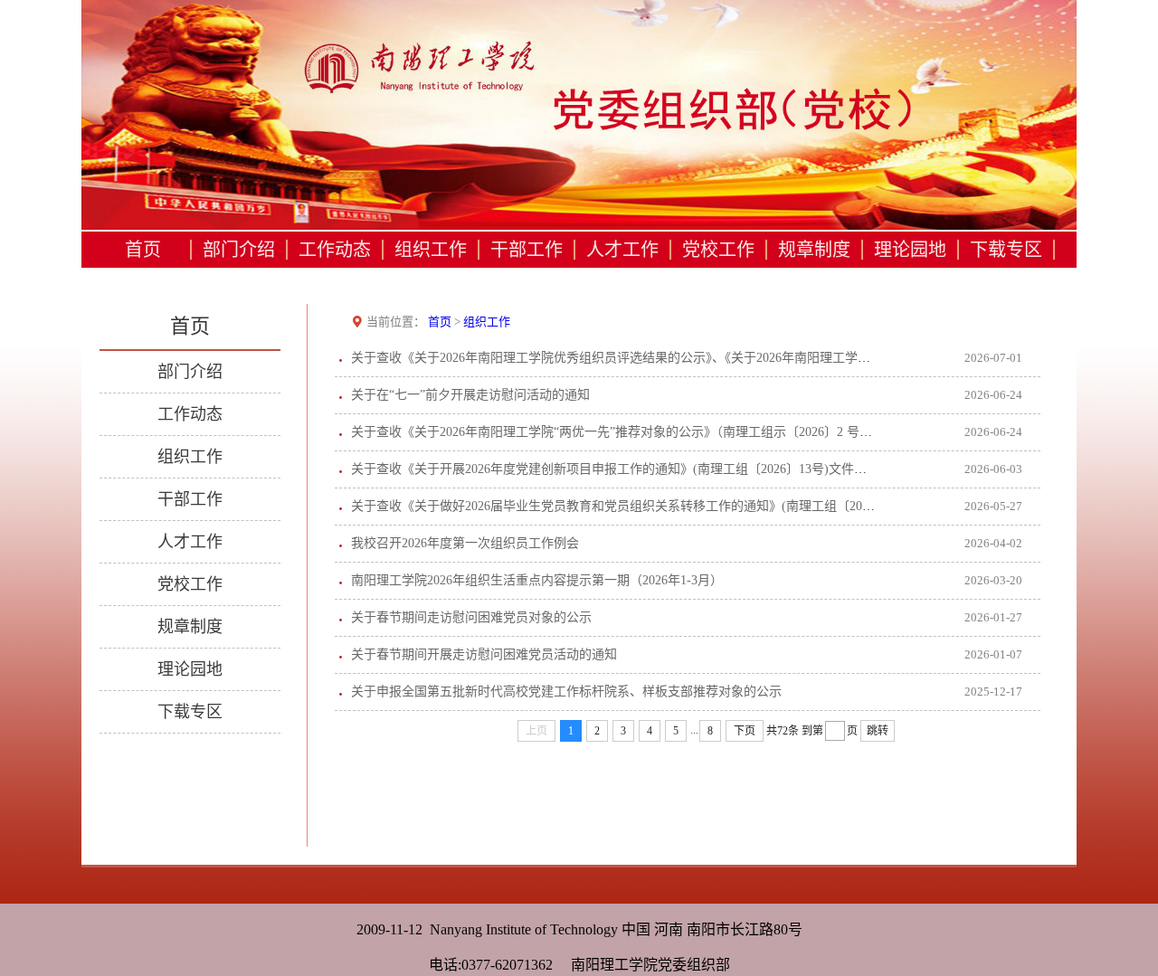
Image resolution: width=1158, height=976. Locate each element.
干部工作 (526, 250)
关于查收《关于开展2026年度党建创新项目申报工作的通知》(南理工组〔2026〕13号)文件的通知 (621, 469)
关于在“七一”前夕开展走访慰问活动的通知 (470, 395)
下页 (744, 731)
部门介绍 (239, 250)
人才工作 (622, 250)
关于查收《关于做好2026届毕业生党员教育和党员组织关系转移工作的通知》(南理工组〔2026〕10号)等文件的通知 (672, 506)
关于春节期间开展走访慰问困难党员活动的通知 (484, 654)
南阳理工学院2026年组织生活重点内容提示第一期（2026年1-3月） (537, 580)
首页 (143, 250)
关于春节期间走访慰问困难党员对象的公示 (471, 617)
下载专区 (1006, 250)
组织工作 (430, 250)
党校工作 (718, 250)
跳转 (877, 731)
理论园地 (910, 250)
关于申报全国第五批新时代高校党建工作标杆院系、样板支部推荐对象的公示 (566, 691)
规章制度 (814, 250)
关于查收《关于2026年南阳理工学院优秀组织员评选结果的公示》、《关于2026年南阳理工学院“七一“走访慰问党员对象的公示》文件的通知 (736, 358)
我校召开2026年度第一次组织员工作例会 (465, 543)
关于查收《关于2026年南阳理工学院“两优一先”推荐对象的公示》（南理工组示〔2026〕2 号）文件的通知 (643, 432)
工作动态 (335, 250)
